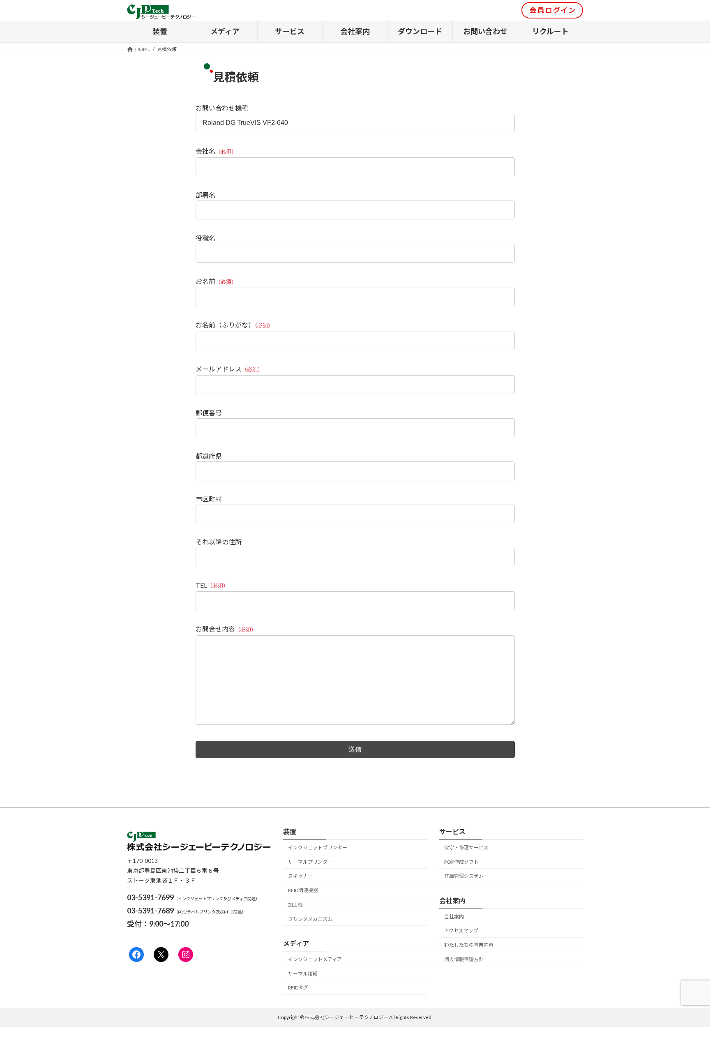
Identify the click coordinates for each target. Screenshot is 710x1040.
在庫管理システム (464, 876)
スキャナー (300, 876)
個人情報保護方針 (464, 959)
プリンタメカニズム (310, 919)
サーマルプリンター (310, 862)
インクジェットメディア (315, 959)
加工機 (295, 905)
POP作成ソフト (461, 862)
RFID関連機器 (303, 890)
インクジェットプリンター (317, 847)
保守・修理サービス (466, 847)
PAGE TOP (686, 1001)
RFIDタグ (298, 988)
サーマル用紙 (303, 974)
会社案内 (454, 916)
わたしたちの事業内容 (468, 945)
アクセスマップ (461, 930)
